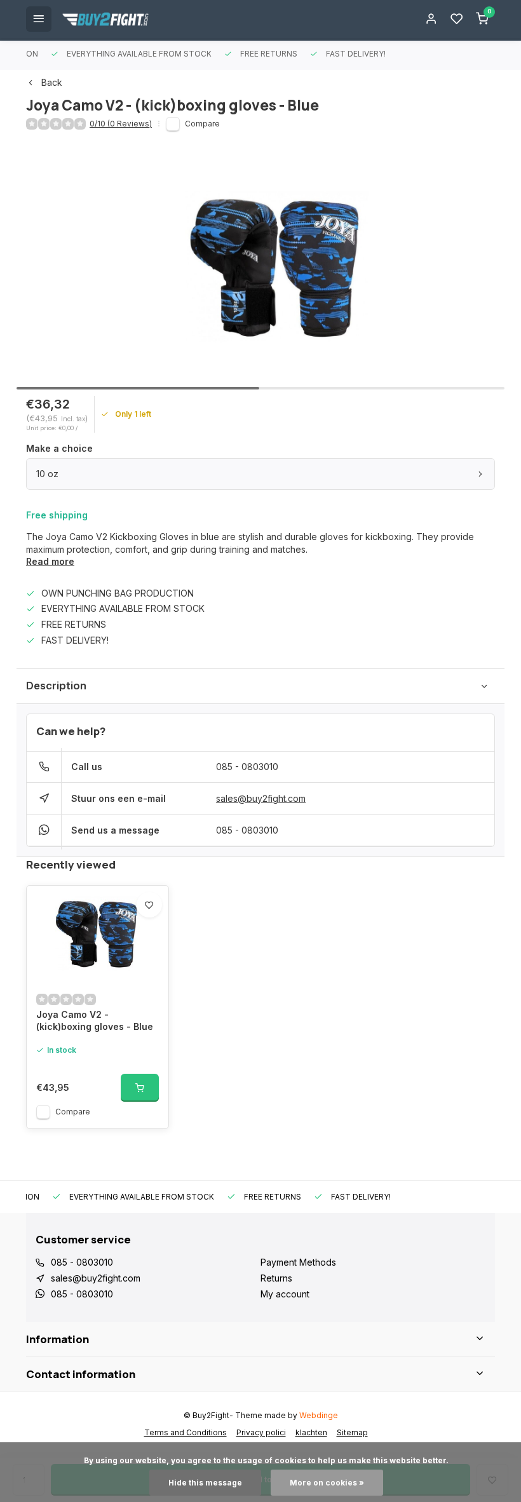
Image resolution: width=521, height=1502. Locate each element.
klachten (311, 1432)
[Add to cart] (140, 1088)
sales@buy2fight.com (261, 798)
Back (51, 82)
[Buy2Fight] (105, 19)
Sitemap (352, 1432)
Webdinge (318, 1415)
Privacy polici (261, 1432)
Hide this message (205, 1482)
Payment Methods (298, 1262)
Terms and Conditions (185, 1432)
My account (284, 1294)
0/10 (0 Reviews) (121, 123)
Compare (202, 123)
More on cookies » (327, 1482)
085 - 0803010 (247, 766)
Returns (276, 1278)
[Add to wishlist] (149, 904)
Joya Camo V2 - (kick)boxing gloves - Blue (94, 1020)
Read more (50, 561)
